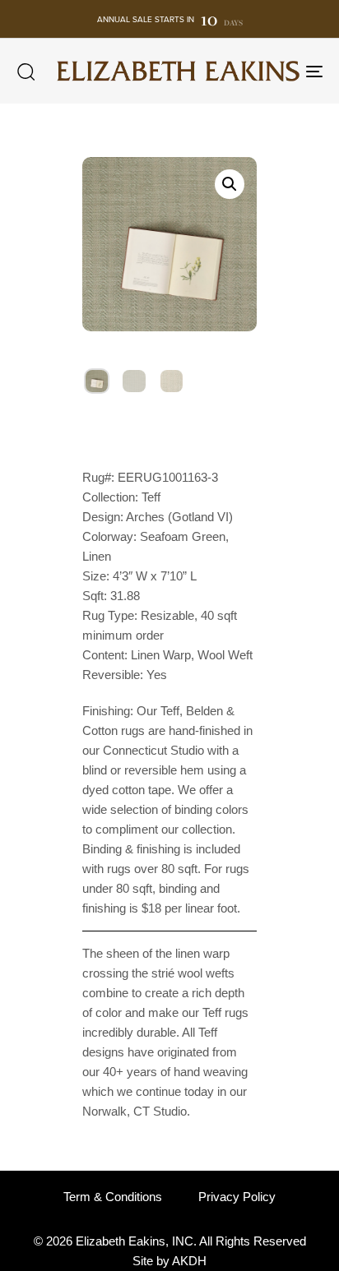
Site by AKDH (169, 1261)
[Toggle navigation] (272, 71)
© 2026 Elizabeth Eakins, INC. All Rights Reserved (170, 1241)
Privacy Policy (237, 1197)
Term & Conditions (112, 1197)
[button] (25, 71)
